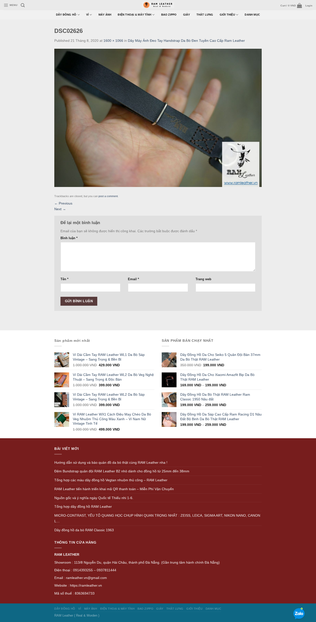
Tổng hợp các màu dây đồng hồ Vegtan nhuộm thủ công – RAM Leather (110, 480)
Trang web (203, 279)
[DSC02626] (158, 117)
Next (60, 209)
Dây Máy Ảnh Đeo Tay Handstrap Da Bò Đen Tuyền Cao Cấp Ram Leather (186, 41)
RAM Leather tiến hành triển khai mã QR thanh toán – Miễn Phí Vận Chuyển (114, 489)
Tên (64, 279)
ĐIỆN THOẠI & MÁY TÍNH (134, 14)
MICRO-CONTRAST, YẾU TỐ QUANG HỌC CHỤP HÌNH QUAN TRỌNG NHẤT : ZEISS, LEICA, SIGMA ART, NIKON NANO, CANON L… (157, 518)
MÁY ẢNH (105, 14)
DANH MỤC (252, 14)
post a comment (108, 196)
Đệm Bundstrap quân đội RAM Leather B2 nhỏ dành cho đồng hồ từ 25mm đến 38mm (121, 471)
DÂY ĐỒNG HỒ (66, 14)
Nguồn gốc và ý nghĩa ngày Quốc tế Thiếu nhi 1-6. (93, 498)
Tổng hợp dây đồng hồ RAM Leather (83, 506)
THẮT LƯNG (205, 14)
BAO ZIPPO (169, 14)
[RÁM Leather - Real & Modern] (158, 5)
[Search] (23, 5)
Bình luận (69, 238)
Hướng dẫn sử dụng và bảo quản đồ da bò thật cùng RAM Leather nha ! (110, 462)
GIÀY (186, 14)
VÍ (87, 14)
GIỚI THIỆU (227, 14)
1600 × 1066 (113, 41)
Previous (63, 203)
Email (133, 279)
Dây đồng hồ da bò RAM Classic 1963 (84, 530)
